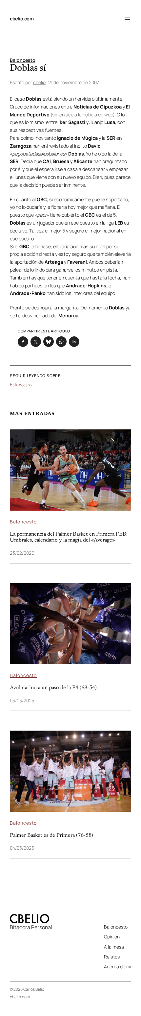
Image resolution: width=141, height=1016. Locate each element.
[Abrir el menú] (127, 18)
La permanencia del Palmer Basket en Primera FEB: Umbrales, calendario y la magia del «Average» (69, 537)
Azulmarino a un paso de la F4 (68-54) (53, 687)
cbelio (39, 82)
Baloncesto (22, 60)
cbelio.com (21, 18)
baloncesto (21, 385)
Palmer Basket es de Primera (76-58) (51, 835)
